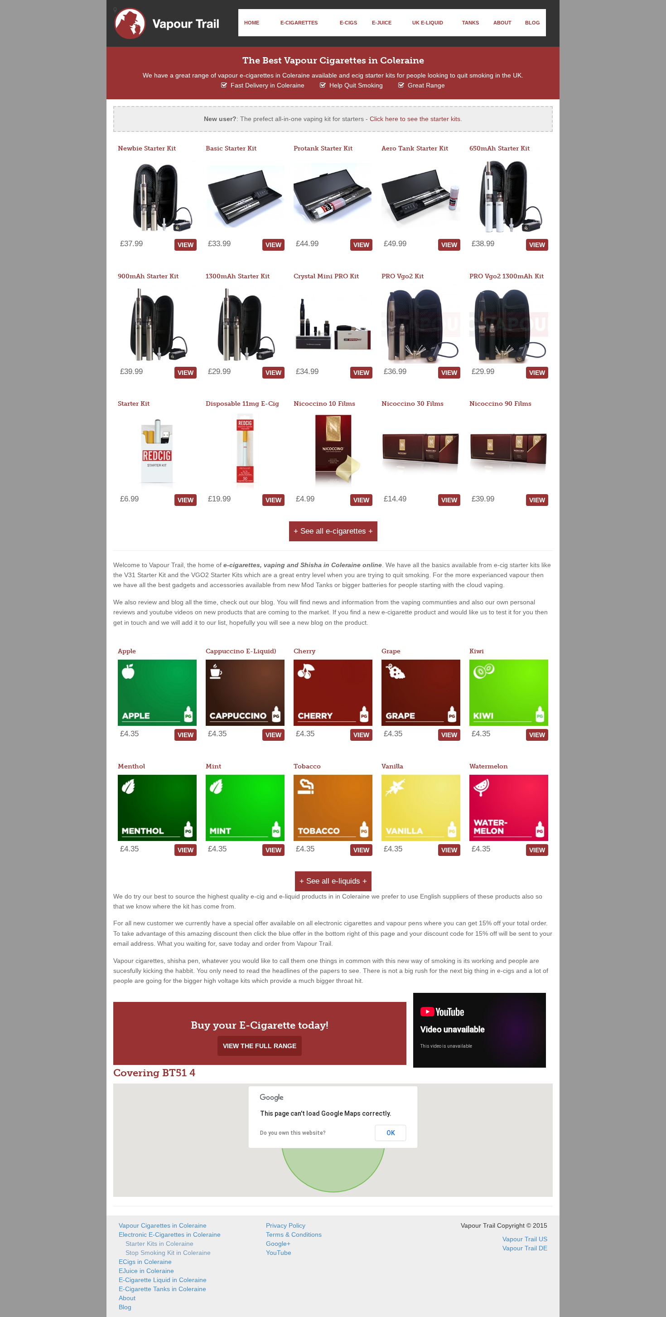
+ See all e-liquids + (333, 881)
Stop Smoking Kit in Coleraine (168, 1252)
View (185, 244)
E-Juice (381, 22)
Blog (532, 22)
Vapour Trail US (524, 1239)
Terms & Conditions (294, 1234)
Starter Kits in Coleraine (159, 1243)
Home (251, 22)
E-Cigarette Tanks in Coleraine (162, 1289)
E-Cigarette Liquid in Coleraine (163, 1279)
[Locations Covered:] (115, 10)
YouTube (278, 1252)
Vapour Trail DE (524, 1248)
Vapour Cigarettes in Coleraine (163, 1225)
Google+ (278, 1243)
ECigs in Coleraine (145, 1261)
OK (390, 1133)
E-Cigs (348, 22)
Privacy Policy (285, 1225)
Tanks (470, 22)
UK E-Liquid (427, 22)
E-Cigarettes (299, 22)
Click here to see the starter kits (415, 118)
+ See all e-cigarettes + (333, 531)
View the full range (259, 1046)
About (502, 22)
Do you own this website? (293, 1133)
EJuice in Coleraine (146, 1270)
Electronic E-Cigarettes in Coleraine (170, 1234)
